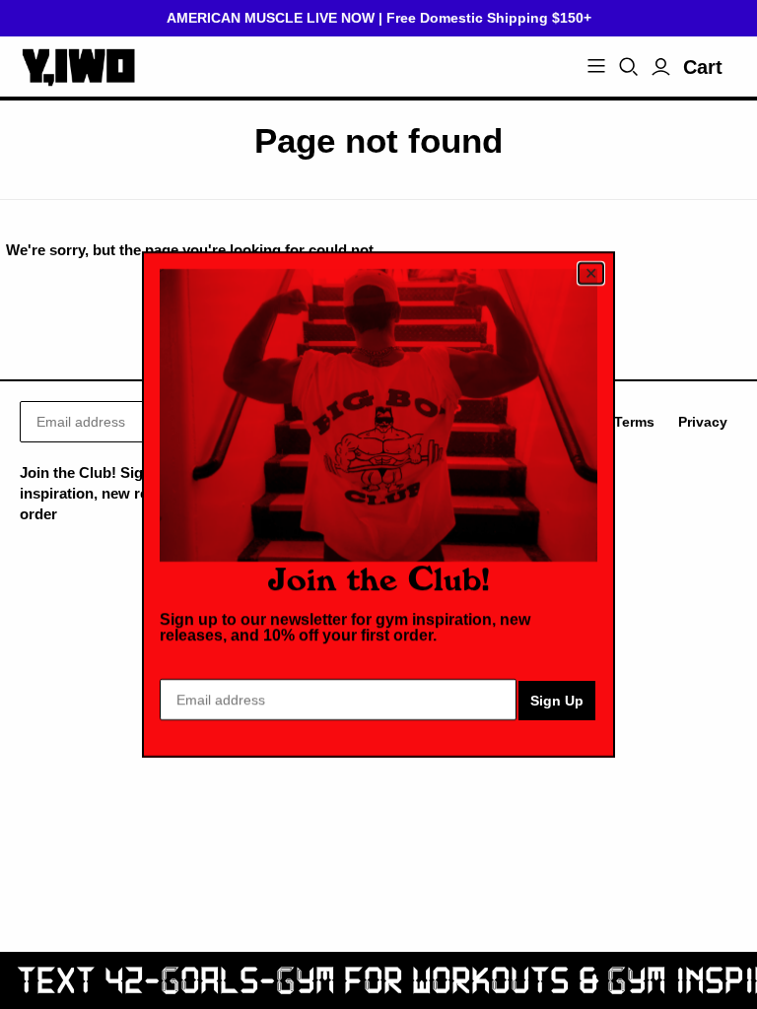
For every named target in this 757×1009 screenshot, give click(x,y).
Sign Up (557, 700)
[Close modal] (591, 273)
